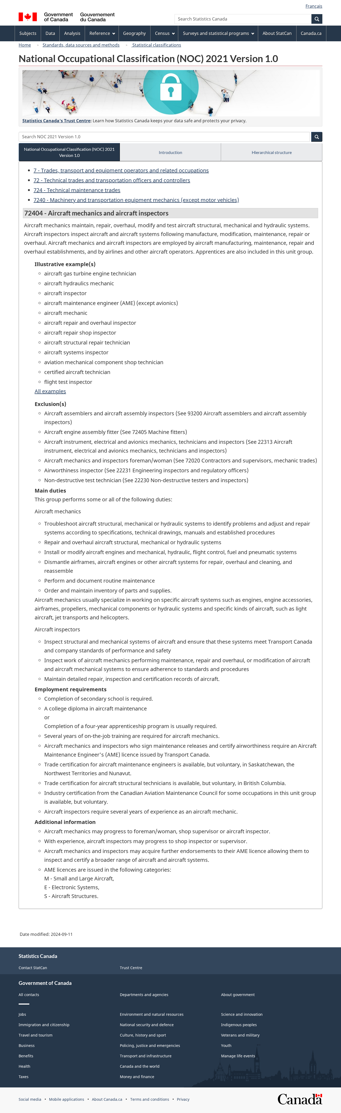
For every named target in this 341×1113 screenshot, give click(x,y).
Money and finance (137, 1076)
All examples (50, 391)
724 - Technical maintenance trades (77, 190)
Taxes (24, 1076)
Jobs (22, 1014)
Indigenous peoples (239, 1024)
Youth (226, 1045)
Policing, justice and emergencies (150, 1045)
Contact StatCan (33, 967)
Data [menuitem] (50, 33)
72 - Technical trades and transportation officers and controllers (112, 180)
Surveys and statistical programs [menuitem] (216, 33)
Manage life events (238, 1055)
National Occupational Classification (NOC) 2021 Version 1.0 (69, 152)
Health (24, 1066)
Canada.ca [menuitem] (311, 33)
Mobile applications (66, 1099)
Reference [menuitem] (100, 33)
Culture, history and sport (143, 1035)
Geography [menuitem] (134, 33)
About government (238, 994)
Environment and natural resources (152, 1014)
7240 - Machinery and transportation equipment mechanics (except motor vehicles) (136, 200)
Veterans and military (240, 1035)
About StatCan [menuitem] (277, 33)
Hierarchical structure (272, 152)
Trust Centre (131, 967)
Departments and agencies (144, 994)
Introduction (170, 152)
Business (27, 1045)
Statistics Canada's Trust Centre (56, 121)
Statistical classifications (156, 45)
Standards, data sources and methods (81, 45)
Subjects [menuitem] (27, 33)
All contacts (29, 994)
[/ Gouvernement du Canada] (67, 18)
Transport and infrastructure (146, 1055)
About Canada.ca (107, 1099)
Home (25, 45)
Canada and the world (140, 1066)
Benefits (26, 1055)
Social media (30, 1099)
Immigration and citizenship (44, 1024)
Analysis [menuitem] (72, 33)
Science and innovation (242, 1014)
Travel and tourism (35, 1035)
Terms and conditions (149, 1099)
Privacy (183, 1099)
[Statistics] (171, 93)
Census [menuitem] (162, 33)
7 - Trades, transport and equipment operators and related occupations (121, 170)
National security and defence (147, 1024)
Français (314, 6)
